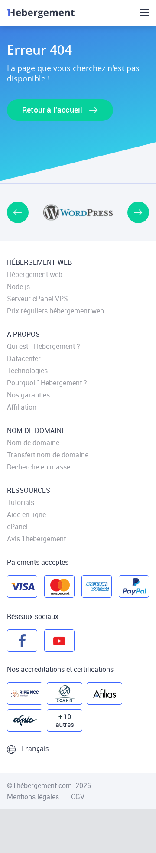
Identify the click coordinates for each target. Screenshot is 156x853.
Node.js (18, 286)
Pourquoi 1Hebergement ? (47, 382)
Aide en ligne (26, 514)
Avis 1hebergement (36, 539)
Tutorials (20, 502)
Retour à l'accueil (53, 109)
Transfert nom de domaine (47, 454)
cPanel (17, 526)
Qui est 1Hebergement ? (43, 346)
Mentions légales (34, 796)
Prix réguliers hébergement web (55, 311)
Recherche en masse (38, 467)
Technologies (27, 370)
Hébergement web (34, 274)
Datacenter (24, 358)
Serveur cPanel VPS (37, 298)
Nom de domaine (33, 442)
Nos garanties (28, 395)
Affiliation (21, 407)
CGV (77, 796)
